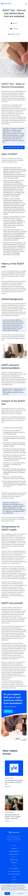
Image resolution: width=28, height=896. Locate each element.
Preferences (20, 893)
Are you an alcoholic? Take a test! (14, 147)
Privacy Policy (12, 889)
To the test (8, 711)
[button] (26, 3)
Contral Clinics (5, 679)
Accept (7, 893)
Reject (13, 893)
